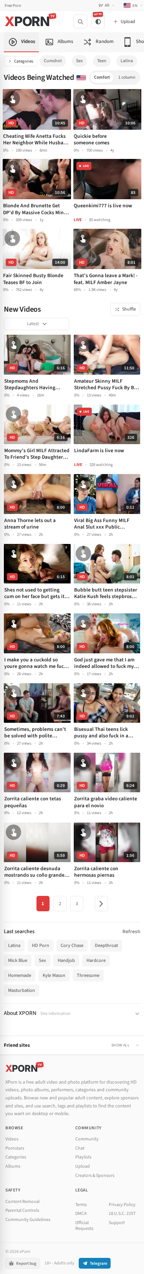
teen (101, 61)
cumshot (53, 61)
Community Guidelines (27, 1219)
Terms (81, 1204)
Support (117, 1222)
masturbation (21, 990)
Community (87, 1139)
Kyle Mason (54, 975)
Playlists (83, 1157)
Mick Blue (17, 960)
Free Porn (13, 5)
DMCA (81, 1213)
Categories (23, 61)
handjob (66, 960)
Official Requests (84, 1225)
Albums (12, 1166)
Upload (82, 1166)
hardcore (96, 960)
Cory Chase (72, 945)
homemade (19, 975)
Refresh (131, 931)
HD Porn (40, 945)
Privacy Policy (122, 1204)
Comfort (102, 77)
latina (127, 61)
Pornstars (14, 1148)
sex (79, 61)
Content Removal (22, 1201)
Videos (11, 1139)
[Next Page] (101, 903)
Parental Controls (22, 1210)
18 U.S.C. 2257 (122, 1213)
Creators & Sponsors (94, 1175)
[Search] (80, 21)
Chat (79, 1148)
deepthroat (106, 945)
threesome (88, 975)
